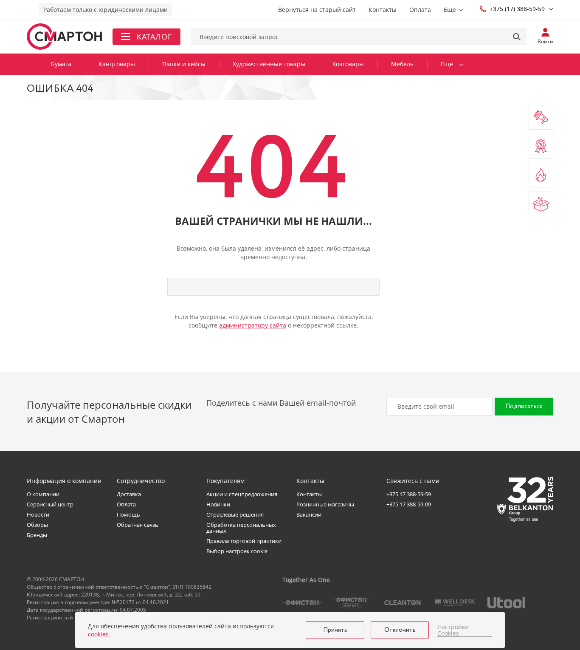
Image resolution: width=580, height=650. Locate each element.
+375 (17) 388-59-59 (517, 9)
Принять (335, 630)
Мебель (402, 64)
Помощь (128, 514)
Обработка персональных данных (241, 528)
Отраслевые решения (235, 514)
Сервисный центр (50, 504)
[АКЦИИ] (541, 146)
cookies (98, 634)
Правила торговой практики (244, 541)
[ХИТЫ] (541, 175)
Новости (38, 514)
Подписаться (524, 406)
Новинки (218, 504)
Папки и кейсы (184, 64)
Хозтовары (348, 64)
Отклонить (400, 630)
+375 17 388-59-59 (408, 494)
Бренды (37, 535)
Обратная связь (137, 525)
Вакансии (308, 514)
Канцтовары (117, 64)
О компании (43, 494)
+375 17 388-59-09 (408, 504)
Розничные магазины (325, 504)
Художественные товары (269, 64)
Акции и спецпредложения (241, 494)
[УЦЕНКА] (541, 204)
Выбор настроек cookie (236, 551)
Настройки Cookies (453, 630)
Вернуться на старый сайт (317, 10)
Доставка (129, 494)
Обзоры (37, 525)
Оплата (420, 10)
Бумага (61, 64)
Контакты (383, 10)
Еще (450, 10)
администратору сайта (252, 325)
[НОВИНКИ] (541, 117)
